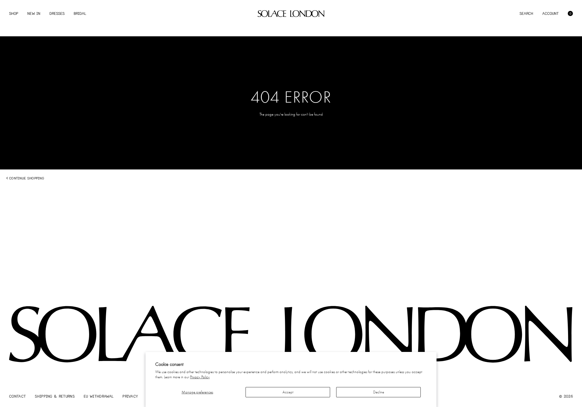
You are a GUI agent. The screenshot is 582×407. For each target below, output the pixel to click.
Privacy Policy (200, 377)
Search (526, 13)
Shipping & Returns (55, 396)
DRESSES (57, 13)
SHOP (13, 13)
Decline (378, 392)
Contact (17, 396)
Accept (288, 392)
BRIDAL (80, 13)
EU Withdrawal (98, 396)
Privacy (130, 396)
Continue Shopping (26, 178)
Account (550, 13)
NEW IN (33, 13)
